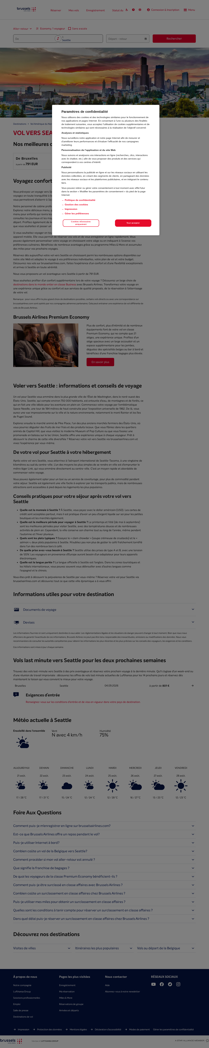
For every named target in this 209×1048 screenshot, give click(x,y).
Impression (71, 209)
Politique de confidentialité (80, 200)
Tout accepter (133, 223)
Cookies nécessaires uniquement (81, 223)
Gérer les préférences (77, 213)
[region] (105, 170)
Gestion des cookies (76, 204)
